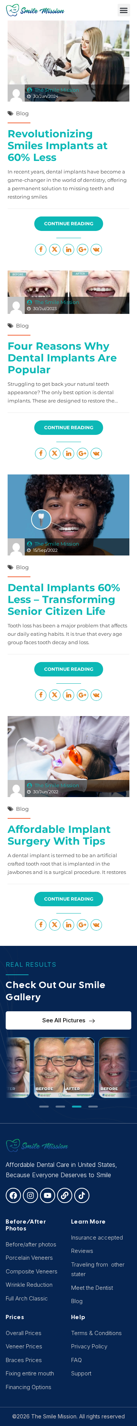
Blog (22, 113)
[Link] (64, 1195)
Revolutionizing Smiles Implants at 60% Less (58, 145)
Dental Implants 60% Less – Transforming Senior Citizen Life (64, 599)
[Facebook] (13, 1195)
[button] (124, 10)
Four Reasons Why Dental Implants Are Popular (62, 358)
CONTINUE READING (68, 223)
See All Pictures (63, 1020)
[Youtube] (47, 1195)
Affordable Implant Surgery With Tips (59, 835)
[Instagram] (30, 1195)
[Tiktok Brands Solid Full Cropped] (81, 1195)
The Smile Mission (57, 90)
